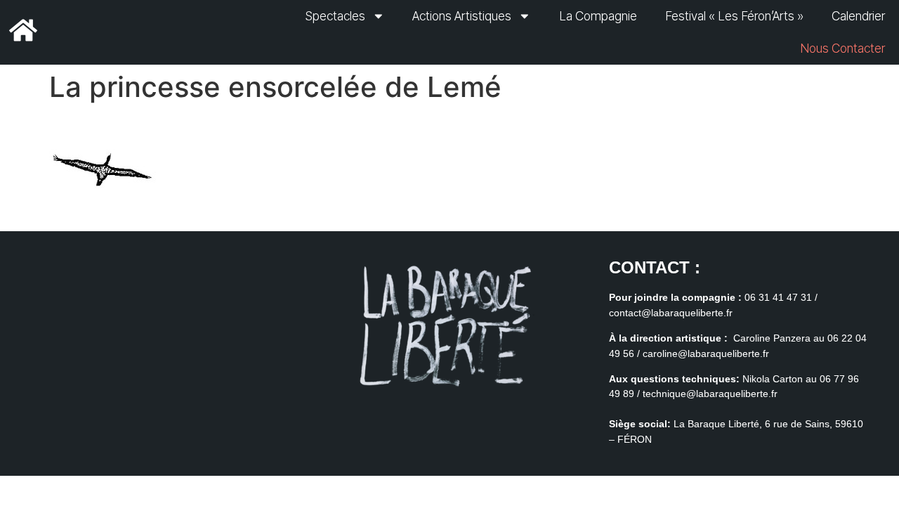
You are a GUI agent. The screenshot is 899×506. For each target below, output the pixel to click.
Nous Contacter (842, 48)
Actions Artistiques (461, 15)
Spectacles (335, 15)
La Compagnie (598, 15)
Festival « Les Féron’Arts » (734, 15)
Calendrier (858, 15)
